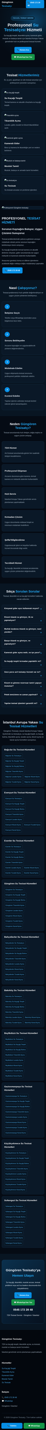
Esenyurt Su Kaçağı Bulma (14, 809)
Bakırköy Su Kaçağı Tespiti (14, 1001)
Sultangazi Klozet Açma (13, 1232)
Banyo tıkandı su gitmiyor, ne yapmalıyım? (17, 642)
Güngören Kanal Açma (13, 926)
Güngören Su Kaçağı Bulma (15, 900)
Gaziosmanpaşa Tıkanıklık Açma (17, 1112)
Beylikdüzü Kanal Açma (13, 1076)
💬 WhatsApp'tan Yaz (23, 57)
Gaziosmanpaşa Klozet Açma (15, 1122)
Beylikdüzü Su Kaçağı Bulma (15, 1049)
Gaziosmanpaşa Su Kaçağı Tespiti (17, 1101)
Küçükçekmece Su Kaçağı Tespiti (17, 1158)
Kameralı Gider (8, 1375)
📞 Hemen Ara (23, 50)
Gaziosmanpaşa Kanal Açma (15, 1133)
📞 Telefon (11, 1426)
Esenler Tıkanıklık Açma (13, 862)
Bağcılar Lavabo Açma (13, 777)
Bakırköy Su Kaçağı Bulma (14, 1007)
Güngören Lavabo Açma (14, 910)
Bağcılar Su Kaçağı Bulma (14, 766)
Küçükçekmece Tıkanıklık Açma (16, 1169)
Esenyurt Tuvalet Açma (32, 825)
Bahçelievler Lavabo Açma (14, 964)
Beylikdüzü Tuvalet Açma (14, 1071)
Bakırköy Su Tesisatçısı (13, 996)
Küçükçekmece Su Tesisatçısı (15, 1153)
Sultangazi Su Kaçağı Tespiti (15, 1211)
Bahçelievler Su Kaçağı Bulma (16, 953)
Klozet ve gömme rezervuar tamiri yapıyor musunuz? (23, 684)
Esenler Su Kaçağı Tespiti (14, 852)
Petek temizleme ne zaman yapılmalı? (21, 695)
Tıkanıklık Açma (8, 1372)
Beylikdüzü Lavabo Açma (14, 1060)
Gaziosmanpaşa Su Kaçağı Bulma (17, 1106)
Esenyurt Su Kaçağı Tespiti (14, 804)
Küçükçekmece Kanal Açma (15, 1190)
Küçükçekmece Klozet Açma (15, 1179)
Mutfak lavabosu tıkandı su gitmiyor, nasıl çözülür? (22, 630)
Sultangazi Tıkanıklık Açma (14, 1222)
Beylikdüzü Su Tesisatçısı (14, 1039)
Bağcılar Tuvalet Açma (13, 782)
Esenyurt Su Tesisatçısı (13, 798)
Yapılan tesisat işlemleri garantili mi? (20, 703)
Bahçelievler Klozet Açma (14, 969)
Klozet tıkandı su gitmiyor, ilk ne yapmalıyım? (18, 618)
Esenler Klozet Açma (31, 868)
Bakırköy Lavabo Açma (13, 1017)
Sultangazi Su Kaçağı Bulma (15, 1217)
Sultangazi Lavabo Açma (14, 1227)
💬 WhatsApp (7, 1401)
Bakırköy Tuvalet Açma (13, 1022)
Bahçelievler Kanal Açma (14, 980)
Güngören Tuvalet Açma (14, 921)
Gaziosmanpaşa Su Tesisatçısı (16, 1096)
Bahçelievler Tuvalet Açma (14, 974)
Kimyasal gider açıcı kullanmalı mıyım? (21, 608)
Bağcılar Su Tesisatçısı (13, 756)
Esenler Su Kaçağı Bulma (14, 857)
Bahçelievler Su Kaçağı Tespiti (16, 948)
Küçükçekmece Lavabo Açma (15, 1174)
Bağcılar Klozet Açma (32, 777)
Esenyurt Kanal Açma (13, 830)
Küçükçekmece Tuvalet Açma (15, 1184)
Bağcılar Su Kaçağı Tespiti (14, 761)
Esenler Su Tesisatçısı (13, 846)
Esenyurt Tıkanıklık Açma (14, 814)
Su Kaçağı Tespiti (9, 1368)
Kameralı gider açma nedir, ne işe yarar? (22, 653)
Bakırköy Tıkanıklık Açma (14, 1012)
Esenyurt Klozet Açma (13, 825)
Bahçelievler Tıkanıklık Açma (15, 959)
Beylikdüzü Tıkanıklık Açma (15, 1055)
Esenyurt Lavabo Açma (13, 819)
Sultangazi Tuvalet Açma (14, 1238)
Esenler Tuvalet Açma (13, 873)
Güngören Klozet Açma (13, 916)
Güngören (7, 4)
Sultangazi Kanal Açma (13, 1243)
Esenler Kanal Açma (31, 873)
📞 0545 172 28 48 (34, 4)
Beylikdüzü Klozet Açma (13, 1065)
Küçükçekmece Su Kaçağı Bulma (17, 1163)
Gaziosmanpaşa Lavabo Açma (16, 1117)
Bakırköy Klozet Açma (32, 1017)
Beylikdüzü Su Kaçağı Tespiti (15, 1044)
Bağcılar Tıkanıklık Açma (14, 771)
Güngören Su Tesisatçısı (14, 889)
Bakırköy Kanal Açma (32, 1022)
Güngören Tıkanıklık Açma (14, 905)
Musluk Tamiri (7, 1379)
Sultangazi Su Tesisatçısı (14, 1206)
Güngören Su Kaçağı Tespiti (15, 895)
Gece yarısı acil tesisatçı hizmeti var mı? (22, 672)
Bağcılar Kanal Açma (32, 782)
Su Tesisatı (6, 1382)
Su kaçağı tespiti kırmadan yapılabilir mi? (22, 661)
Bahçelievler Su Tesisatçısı (14, 943)
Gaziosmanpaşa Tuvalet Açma (16, 1127)
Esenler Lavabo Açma (13, 868)
